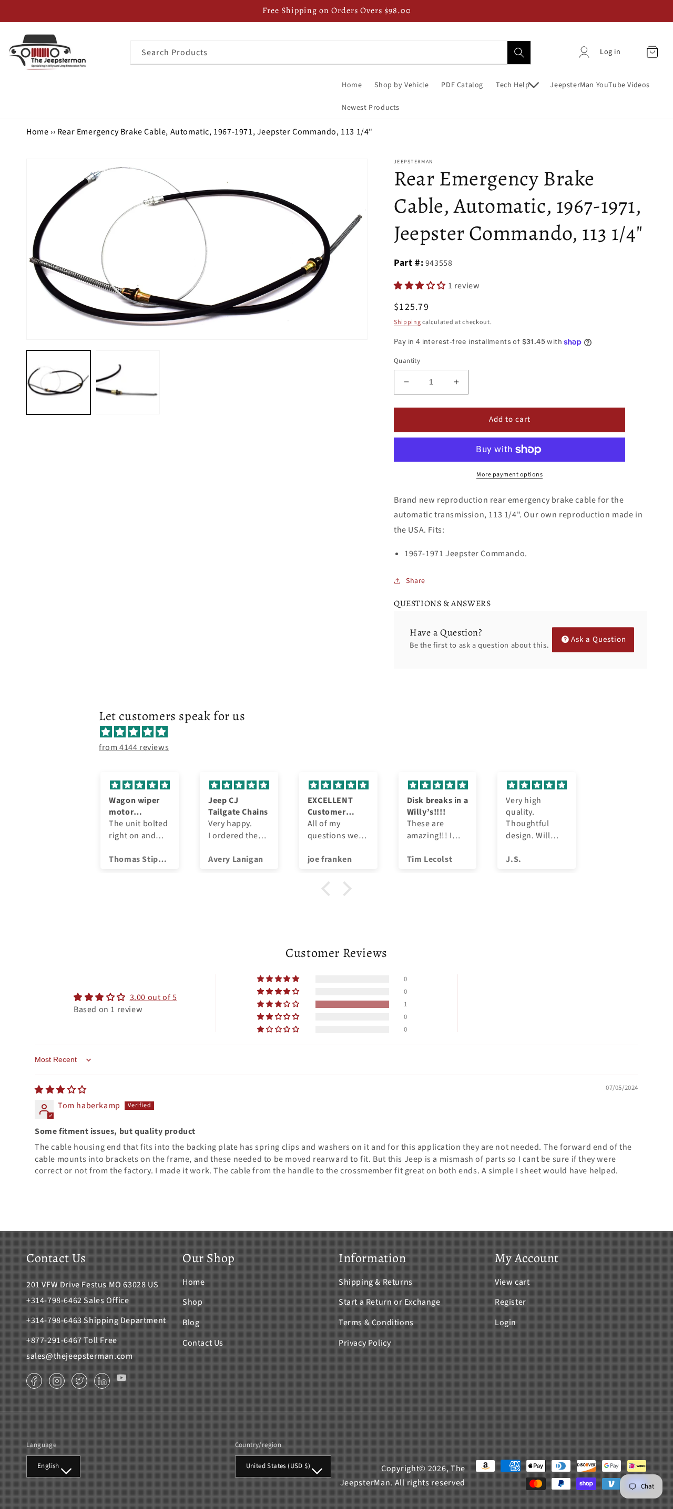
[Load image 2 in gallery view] (128, 382)
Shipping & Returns (376, 1282)
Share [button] (415, 581)
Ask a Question (598, 639)
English (48, 1466)
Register (510, 1302)
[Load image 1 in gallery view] (58, 382)
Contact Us (202, 1343)
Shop (192, 1302)
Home (37, 132)
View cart (512, 1282)
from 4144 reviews (134, 747)
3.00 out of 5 (153, 997)
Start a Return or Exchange (390, 1302)
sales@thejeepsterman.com (79, 1356)
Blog (190, 1322)
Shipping (407, 322)
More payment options (509, 474)
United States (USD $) (278, 1466)
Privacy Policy (365, 1343)
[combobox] (330, 52)
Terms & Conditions (376, 1322)
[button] (517, 85)
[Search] (519, 52)
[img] (342, 732)
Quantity (407, 361)
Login (505, 1322)
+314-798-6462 (54, 1300)
